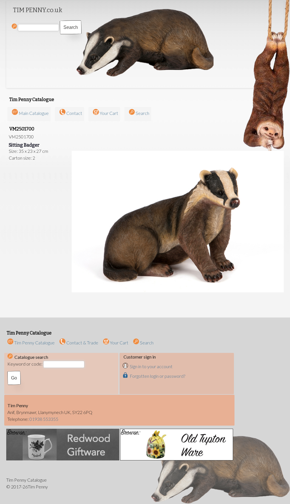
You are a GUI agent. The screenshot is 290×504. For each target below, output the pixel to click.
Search (142, 113)
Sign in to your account (151, 366)
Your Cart (109, 113)
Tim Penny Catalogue (34, 342)
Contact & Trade (81, 342)
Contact (74, 113)
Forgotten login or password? (157, 376)
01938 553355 (43, 419)
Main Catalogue (34, 113)
